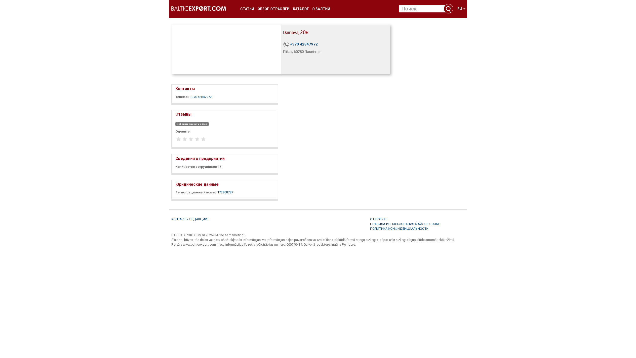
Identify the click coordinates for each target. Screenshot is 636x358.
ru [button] (460, 9)
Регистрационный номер (196, 192)
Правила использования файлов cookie (405, 224)
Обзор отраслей (273, 9)
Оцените (182, 131)
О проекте (378, 219)
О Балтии (321, 9)
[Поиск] (448, 8)
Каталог (301, 9)
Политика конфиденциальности (399, 228)
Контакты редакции (189, 219)
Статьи (247, 9)
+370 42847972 (304, 44)
